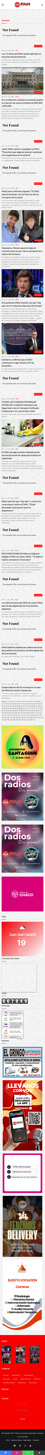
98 (41, 710)
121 (21, 715)
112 (38, 713)
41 (2, 706)
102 (10, 713)
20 (39, 701)
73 (30, 708)
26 (11, 704)
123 (27, 715)
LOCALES (6, 1375)
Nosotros (5, 1389)
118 (13, 715)
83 (9, 710)
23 (5, 704)
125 (32, 715)
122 (24, 715)
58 (39, 706)
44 (9, 706)
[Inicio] (22, 5)
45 (11, 706)
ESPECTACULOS (25, 1379)
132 (11, 717)
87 (17, 710)
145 (5, 720)
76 (36, 708)
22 (2, 704)
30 (20, 704)
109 (30, 713)
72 (28, 708)
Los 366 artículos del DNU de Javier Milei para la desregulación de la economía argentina (22, 605)
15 (29, 701)
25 (9, 704)
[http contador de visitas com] (15, 1003)
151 (22, 720)
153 (28, 720)
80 (2, 710)
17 (33, 701)
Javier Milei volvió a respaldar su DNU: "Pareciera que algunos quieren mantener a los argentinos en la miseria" (22, 152)
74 (32, 708)
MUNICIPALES (16, 1375)
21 (41, 701)
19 (37, 701)
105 (19, 713)
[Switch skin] (42, 5)
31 (22, 704)
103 (13, 713)
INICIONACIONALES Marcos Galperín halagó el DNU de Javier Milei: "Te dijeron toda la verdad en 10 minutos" (22, 556)
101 (8, 713)
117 (11, 715)
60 (2, 708)
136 (22, 717)
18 (35, 701)
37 (35, 704)
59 (41, 706)
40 (41, 704)
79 (42, 708)
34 (28, 704)
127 (38, 715)
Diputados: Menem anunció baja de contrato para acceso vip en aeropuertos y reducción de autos (22, 251)
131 (8, 717)
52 (26, 706)
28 (15, 704)
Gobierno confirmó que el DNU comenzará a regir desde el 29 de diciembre (18, 362)
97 (39, 710)
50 (22, 706)
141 (36, 717)
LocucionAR (24, 1437)
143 (42, 717)
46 (13, 706)
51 (24, 706)
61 (4, 708)
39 (39, 704)
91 (26, 710)
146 (8, 720)
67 (17, 708)
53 (28, 706)
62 (7, 708)
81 (4, 710)
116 (8, 715)
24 (7, 704)
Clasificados (27, 1440)
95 (35, 710)
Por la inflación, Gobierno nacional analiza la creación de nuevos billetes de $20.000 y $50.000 (22, 102)
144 (3, 720)
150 (20, 720)
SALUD (15, 1379)
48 (17, 706)
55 (32, 706)
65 (13, 708)
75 (34, 708)
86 (15, 710)
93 (30, 710)
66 (15, 708)
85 (13, 710)
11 (21, 701)
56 (35, 706)
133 (14, 717)
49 (20, 706)
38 (37, 704)
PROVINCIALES (28, 1375)
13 (25, 701)
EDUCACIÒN (33, 1383)
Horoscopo (20, 1038)
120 (18, 715)
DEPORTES (37, 1379)
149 (17, 720)
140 (34, 717)
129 (3, 717)
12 (23, 701)
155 (34, 720)
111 (35, 713)
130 (5, 717)
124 (29, 715)
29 (18, 704)
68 (20, 708)
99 (2, 713)
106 (22, 713)
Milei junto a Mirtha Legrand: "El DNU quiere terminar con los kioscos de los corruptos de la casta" (20, 194)
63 (9, 708)
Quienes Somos (16, 1440)
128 (41, 715)
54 (30, 706)
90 (24, 710)
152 (25, 720)
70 (24, 708)
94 (32, 710)
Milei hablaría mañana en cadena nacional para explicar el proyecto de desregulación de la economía (22, 650)
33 (26, 704)
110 (33, 713)
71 (26, 708)
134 (17, 717)
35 (30, 704)
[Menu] (3, 5)
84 (11, 710)
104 (16, 713)
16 (31, 701)
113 (41, 713)
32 (24, 704)
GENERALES (22, 1383)
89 (22, 710)
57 (37, 706)
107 (24, 713)
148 (14, 720)
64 (11, 708)
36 (33, 704)
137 (25, 717)
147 (11, 720)
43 (7, 706)
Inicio (8, 1440)
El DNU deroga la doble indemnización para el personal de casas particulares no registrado (21, 455)
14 (27, 701)
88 (20, 710)
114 (3, 715)
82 (7, 710)
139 (31, 717)
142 (39, 717)
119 (16, 715)
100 (5, 713)
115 (5, 715)
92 (28, 710)
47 (15, 706)
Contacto (5, 1398)
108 (27, 713)
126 (35, 715)
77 (38, 708)
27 (13, 704)
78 (40, 708)
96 (37, 710)
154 (31, 720)
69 (22, 708)
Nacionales (6, 1379)
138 (28, 717)
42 (4, 706)
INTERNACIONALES (9, 1383)
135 (19, 717)
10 (20, 701)
